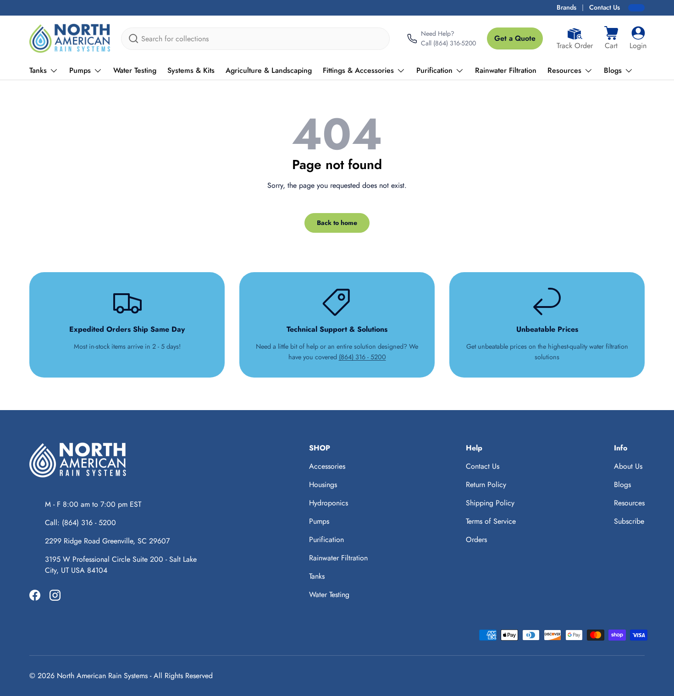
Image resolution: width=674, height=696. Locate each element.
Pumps (80, 70)
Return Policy (486, 484)
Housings (323, 484)
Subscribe (629, 521)
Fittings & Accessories (358, 70)
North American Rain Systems (102, 675)
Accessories (327, 466)
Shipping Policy (490, 503)
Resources (564, 70)
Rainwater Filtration (505, 70)
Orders (476, 539)
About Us (628, 466)
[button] (611, 38)
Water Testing (134, 70)
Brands (566, 7)
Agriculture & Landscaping (269, 70)
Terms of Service (491, 521)
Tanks (38, 70)
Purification (434, 70)
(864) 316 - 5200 (362, 357)
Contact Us (604, 7)
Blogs (613, 70)
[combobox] (255, 39)
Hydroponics (328, 503)
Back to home (337, 222)
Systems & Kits (191, 70)
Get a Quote (515, 38)
